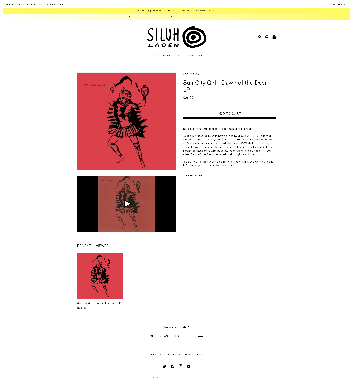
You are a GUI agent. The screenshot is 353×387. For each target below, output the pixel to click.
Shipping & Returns (169, 354)
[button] (154, 55)
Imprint (196, 378)
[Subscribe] (200, 336)
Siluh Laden (168, 378)
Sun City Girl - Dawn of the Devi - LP (99, 303)
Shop (344, 4)
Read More (194, 175)
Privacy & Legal (184, 378)
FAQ (153, 354)
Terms (199, 354)
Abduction (191, 74)
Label (332, 4)
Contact (188, 354)
